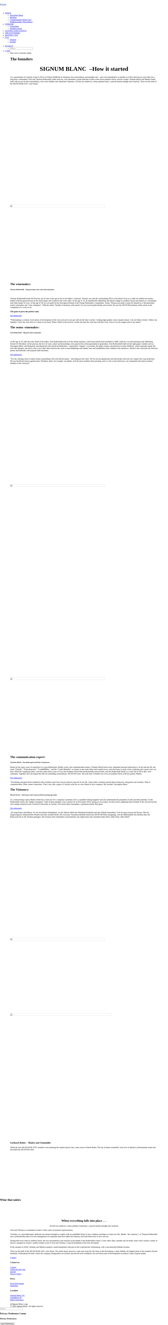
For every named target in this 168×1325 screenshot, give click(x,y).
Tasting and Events (15, 31)
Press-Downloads (17, 1283)
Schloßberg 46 (16, 1298)
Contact (13, 1267)
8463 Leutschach (16, 1300)
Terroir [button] (9, 24)
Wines (8, 13)
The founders (12, 33)
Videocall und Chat (17, 1269)
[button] (9, 46)
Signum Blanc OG (17, 1295)
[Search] (11, 1309)
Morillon (13, 17)
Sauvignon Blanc (16, 15)
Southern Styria (16, 29)
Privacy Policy (16, 1274)
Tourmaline (14, 26)
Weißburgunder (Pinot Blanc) (21, 22)
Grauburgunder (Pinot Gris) (20, 20)
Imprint (13, 1272)
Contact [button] (13, 1258)
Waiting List (11, 35)
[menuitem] (86, 17)
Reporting (14, 1286)
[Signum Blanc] (84, 5)
